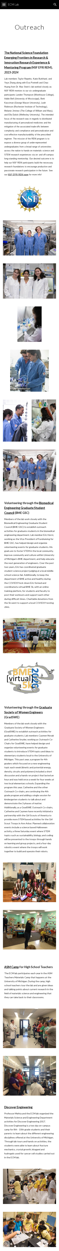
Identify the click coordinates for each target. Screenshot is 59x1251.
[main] (29, 27)
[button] (4, 4)
